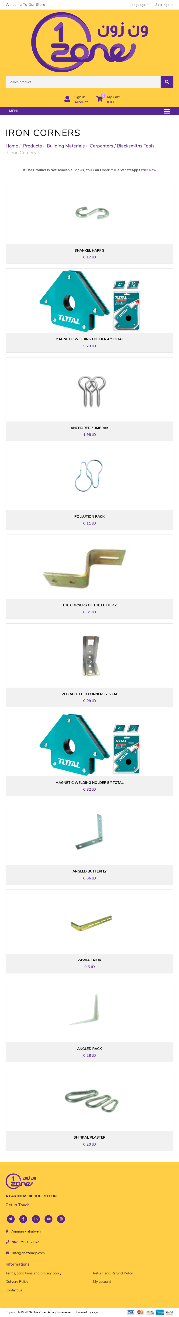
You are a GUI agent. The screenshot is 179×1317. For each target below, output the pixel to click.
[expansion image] (94, 233)
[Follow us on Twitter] (11, 1219)
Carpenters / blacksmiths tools (122, 146)
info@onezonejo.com (28, 1253)
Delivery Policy (17, 1281)
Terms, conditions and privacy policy (34, 1273)
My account (102, 1281)
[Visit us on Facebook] (23, 1219)
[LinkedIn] (36, 1219)
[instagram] (61, 1219)
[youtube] (48, 1219)
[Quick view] (84, 233)
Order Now (147, 170)
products (32, 146)
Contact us (14, 1290)
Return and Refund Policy (113, 1273)
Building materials (66, 146)
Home (12, 146)
